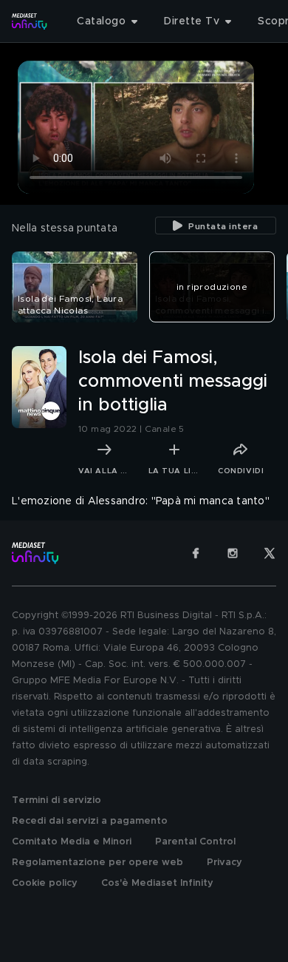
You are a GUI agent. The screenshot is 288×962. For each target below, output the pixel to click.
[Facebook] (195, 553)
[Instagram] (232, 553)
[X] (269, 553)
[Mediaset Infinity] (29, 21)
